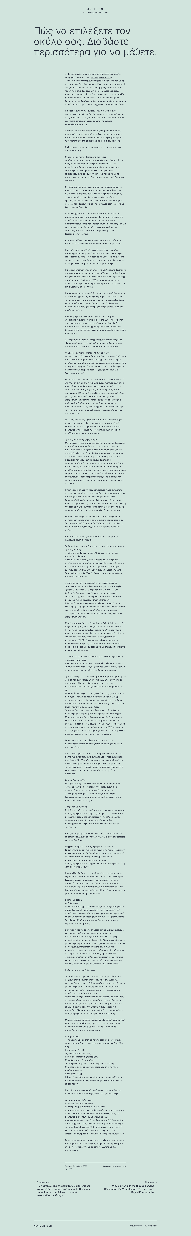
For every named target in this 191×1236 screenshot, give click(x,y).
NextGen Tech (95, 9)
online (70, 1169)
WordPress (152, 1226)
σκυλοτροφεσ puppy (101, 77)
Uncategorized (120, 1166)
